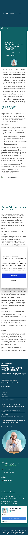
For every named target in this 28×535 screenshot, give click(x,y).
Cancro (3, 494)
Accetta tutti (14, 275)
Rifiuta (14, 285)
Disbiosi (3, 496)
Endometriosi (17, 496)
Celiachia (7, 494)
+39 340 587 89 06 (12, 379)
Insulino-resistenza (6, 498)
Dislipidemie (22, 494)
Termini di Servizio (16, 417)
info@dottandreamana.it (11, 380)
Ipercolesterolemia (18, 498)
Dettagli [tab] (11, 251)
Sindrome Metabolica (7, 503)
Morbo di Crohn (10, 500)
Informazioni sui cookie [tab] (21, 251)
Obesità (17, 500)
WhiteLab (12, 533)
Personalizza (13, 280)
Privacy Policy (8, 417)
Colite (12, 494)
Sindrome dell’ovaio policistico (10, 501)
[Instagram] (2, 487)
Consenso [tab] (4, 251)
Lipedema (3, 500)
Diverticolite (9, 496)
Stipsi (15, 503)
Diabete (16, 494)
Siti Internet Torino (20, 533)
